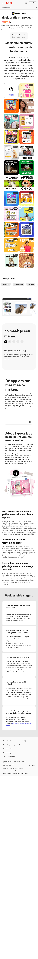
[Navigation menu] (2, 3)
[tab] (5, 341)
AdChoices (26, 773)
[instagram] (7, 765)
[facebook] (4, 765)
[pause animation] (30, 422)
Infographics (6, 284)
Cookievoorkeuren (18, 771)
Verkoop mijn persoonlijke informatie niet (12, 773)
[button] (25, 2)
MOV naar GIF (31, 284)
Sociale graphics (18, 284)
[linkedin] (13, 765)
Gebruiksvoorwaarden (7, 771)
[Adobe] (9, 3)
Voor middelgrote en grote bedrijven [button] (12, 745)
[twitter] (10, 765)
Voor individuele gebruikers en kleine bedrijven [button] (15, 741)
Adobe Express (6, 7)
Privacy (21, 768)
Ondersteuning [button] (7, 753)
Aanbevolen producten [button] (9, 756)
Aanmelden (33, 3)
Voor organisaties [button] (7, 749)
